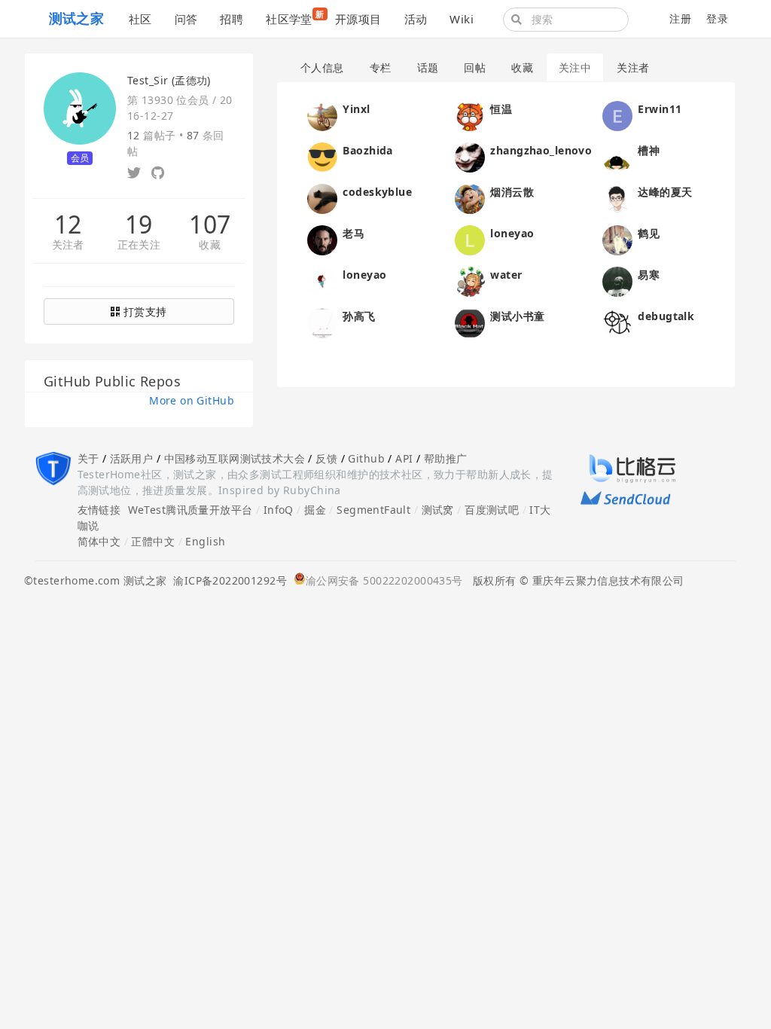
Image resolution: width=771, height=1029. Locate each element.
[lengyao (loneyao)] (322, 280)
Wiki (461, 18)
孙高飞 (359, 316)
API (404, 458)
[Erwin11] (617, 115)
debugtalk (666, 316)
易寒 (649, 274)
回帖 (475, 67)
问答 (186, 18)
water (506, 274)
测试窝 (438, 509)
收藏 (210, 245)
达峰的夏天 (665, 192)
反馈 (326, 458)
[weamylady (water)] (470, 280)
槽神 (649, 150)
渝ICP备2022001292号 (226, 580)
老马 (353, 233)
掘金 (315, 509)
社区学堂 (295, 17)
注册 (680, 18)
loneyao (512, 233)
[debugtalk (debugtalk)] (617, 322)
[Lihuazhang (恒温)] (470, 115)
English (205, 541)
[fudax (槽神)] (617, 156)
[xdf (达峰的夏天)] (617, 198)
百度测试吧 (492, 509)
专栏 (381, 67)
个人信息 (322, 67)
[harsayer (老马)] (322, 239)
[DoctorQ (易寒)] (617, 280)
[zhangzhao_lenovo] (470, 156)
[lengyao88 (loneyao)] (470, 239)
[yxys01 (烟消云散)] (470, 198)
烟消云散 (512, 192)
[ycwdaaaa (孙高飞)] (322, 322)
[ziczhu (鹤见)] (617, 239)
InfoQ (279, 509)
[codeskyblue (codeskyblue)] (322, 198)
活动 (416, 18)
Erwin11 (659, 109)
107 (209, 224)
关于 (88, 458)
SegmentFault (373, 509)
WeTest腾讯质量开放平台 (190, 509)
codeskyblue (377, 192)
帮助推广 (446, 458)
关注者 (68, 245)
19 (139, 224)
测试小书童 (517, 316)
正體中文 (153, 541)
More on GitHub (191, 400)
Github (366, 458)
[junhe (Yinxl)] (322, 115)
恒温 (501, 109)
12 (68, 224)
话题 (428, 67)
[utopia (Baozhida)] (322, 156)
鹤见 (649, 233)
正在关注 (139, 245)
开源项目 (358, 18)
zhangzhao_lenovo (541, 150)
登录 (717, 18)
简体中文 (99, 541)
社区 (140, 18)
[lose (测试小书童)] (470, 322)
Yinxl (356, 109)
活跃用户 (132, 458)
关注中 (575, 67)
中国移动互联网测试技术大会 (234, 458)
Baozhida (367, 150)
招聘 (231, 18)
